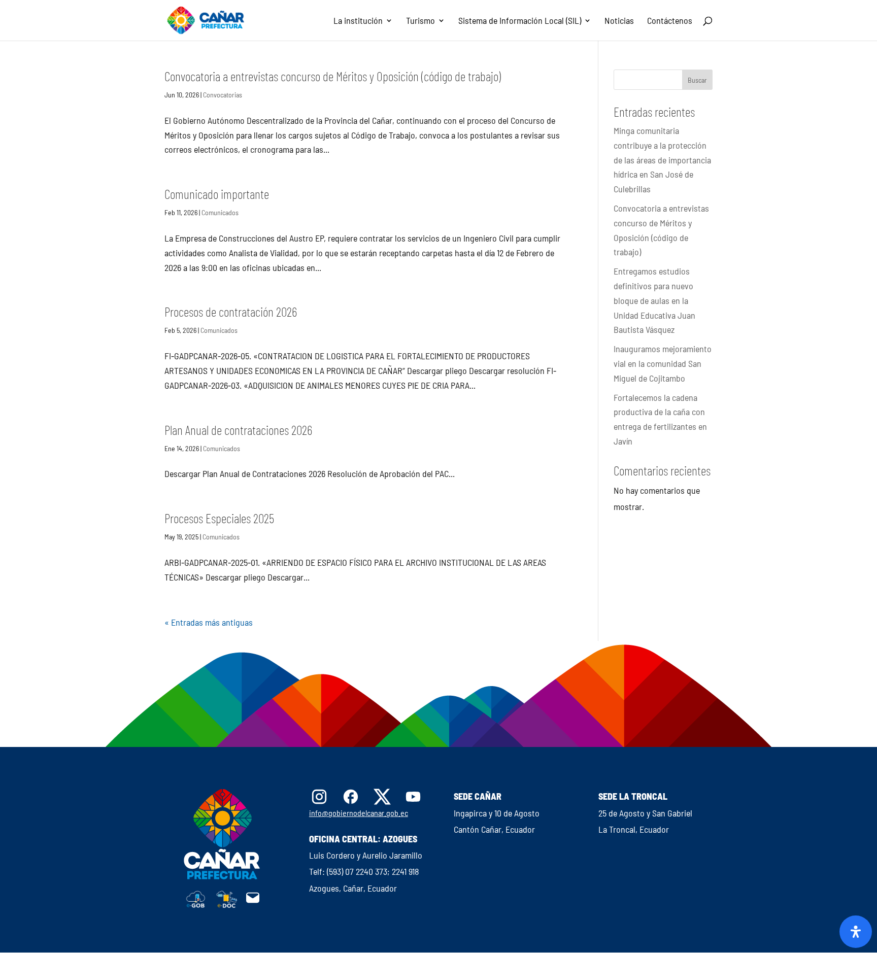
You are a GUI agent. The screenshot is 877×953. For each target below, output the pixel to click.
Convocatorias (222, 94)
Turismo (420, 21)
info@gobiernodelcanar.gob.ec (358, 813)
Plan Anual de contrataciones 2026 (238, 429)
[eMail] (252, 901)
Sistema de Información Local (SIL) (519, 21)
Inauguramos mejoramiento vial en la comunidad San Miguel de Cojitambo (663, 363)
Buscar (697, 80)
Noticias (619, 21)
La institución (358, 21)
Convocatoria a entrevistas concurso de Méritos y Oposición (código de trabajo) (332, 76)
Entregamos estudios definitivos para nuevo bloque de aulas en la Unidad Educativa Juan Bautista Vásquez (654, 300)
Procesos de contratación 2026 (230, 311)
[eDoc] (227, 904)
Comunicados (220, 212)
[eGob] (196, 904)
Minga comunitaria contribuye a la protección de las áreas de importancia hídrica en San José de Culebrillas (662, 159)
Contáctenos (669, 21)
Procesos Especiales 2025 (219, 518)
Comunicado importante (216, 193)
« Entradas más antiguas (208, 622)
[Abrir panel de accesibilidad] (855, 931)
